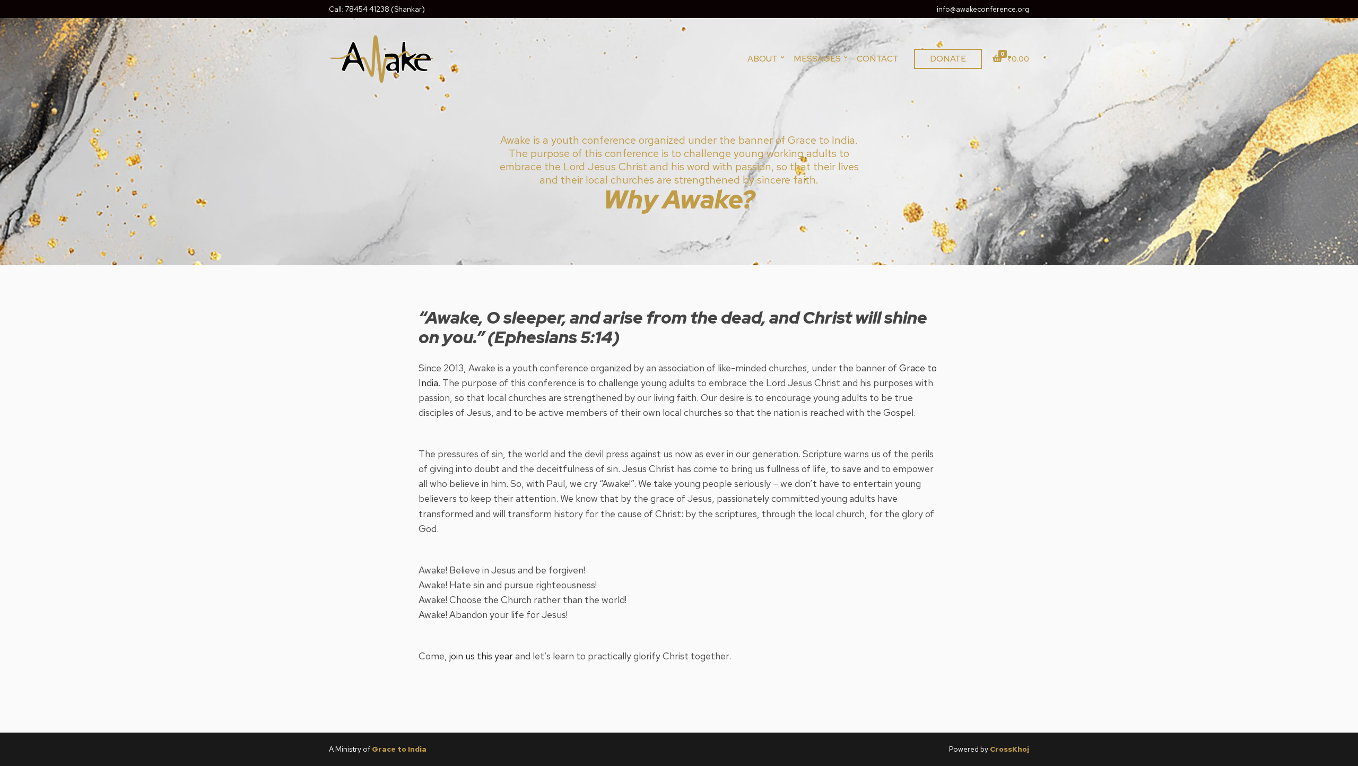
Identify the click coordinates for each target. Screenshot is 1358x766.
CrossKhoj (1009, 749)
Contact (878, 58)
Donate (948, 58)
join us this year (481, 656)
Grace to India (399, 749)
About (762, 58)
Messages (817, 58)
